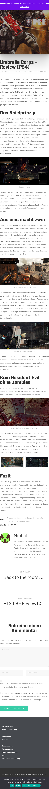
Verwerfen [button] (24, 6)
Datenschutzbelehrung (30, 699)
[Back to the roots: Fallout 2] (24, 575)
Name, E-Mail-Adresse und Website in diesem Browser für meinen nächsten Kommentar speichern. (23, 685)
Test (45, 71)
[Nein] (46, 783)
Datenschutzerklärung (31, 785)
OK (12, 785)
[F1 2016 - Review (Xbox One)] (24, 601)
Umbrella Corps (24, 521)
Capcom (20, 518)
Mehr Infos (42, 3)
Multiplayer (28, 518)
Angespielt (11, 518)
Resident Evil (38, 518)
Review (10, 521)
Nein (18, 785)
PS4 (41, 71)
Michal (20, 535)
